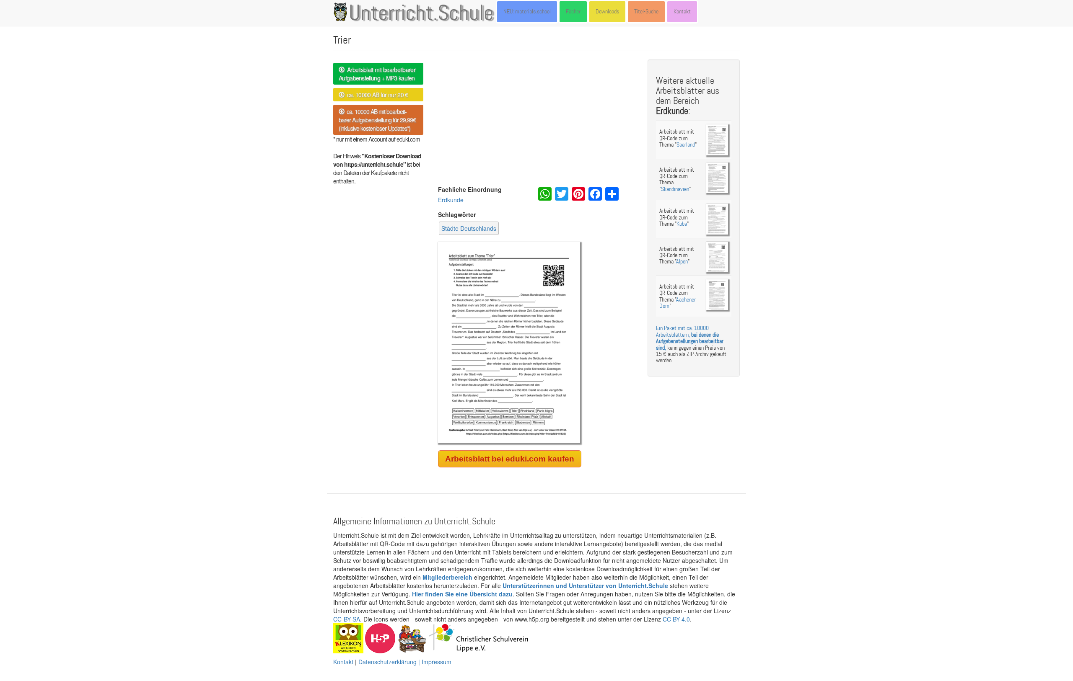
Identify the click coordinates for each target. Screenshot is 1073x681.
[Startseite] (342, 12)
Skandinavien (675, 189)
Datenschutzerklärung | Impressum (404, 662)
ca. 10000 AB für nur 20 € (376, 94)
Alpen (682, 261)
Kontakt (682, 11)
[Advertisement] (536, 122)
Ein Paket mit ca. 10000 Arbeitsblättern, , (689, 338)
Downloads (607, 11)
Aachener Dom (677, 303)
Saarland (685, 144)
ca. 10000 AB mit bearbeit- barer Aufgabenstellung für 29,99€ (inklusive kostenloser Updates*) (377, 119)
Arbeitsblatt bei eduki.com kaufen (509, 458)
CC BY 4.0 (676, 619)
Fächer (573, 11)
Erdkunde (451, 200)
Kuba (681, 223)
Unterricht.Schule (421, 13)
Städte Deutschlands (468, 228)
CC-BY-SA (346, 619)
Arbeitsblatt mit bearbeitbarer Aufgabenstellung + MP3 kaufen (377, 73)
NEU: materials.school (527, 11)
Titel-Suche (646, 11)
